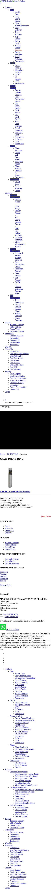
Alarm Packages (21, 747)
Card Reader (20, 725)
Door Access (20, 796)
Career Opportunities (18, 883)
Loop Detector (20, 680)
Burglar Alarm (20, 812)
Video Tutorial (10, 545)
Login (7, 888)
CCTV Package (21, 702)
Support (8, 819)
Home (2, 454)
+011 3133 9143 (12, 629)
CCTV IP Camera (22, 801)
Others (17, 767)
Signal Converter (21, 731)
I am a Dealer (10, 561)
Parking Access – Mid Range (26, 776)
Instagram (4, 579)
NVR (17, 711)
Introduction (14, 848)
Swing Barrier (20, 687)
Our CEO (14, 863)
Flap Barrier (19, 685)
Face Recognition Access (25, 792)
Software (18, 738)
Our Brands (14, 857)
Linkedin (3, 576)
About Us (9, 528)
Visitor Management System (26, 785)
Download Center (17, 827)
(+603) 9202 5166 (11, 617)
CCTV (12, 700)
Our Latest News (16, 861)
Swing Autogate (21, 694)
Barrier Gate (20, 673)
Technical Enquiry (12, 543)
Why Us (8, 533)
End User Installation (18, 874)
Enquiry (8, 868)
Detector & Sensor (22, 756)
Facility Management (18, 787)
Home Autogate (21, 816)
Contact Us (9, 530)
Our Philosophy (16, 852)
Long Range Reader (23, 676)
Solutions (8, 769)
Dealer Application (17, 872)
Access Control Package (24, 718)
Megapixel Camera (22, 705)
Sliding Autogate (21, 696)
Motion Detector (21, 814)
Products (8, 669)
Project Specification (18, 877)
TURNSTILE (12, 454)
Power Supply (20, 763)
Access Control (16, 716)
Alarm (12, 745)
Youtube (3, 574)
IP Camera (19, 709)
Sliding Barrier (20, 689)
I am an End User (12, 559)
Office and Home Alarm (24, 749)
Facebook (4, 572)
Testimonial (14, 841)
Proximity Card (21, 734)
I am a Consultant (12, 563)
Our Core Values (16, 854)
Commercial (14, 836)
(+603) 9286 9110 (10, 614)
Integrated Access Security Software (29, 790)
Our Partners (15, 859)
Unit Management (17, 805)
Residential (14, 834)
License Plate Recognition (25, 678)
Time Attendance (21, 807)
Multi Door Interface (23, 729)
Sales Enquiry (15, 870)
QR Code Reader (21, 723)
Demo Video (10, 549)
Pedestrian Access (22, 794)
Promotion (14, 881)
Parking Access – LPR (24, 778)
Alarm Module (20, 754)
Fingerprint (19, 736)
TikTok (3, 581)
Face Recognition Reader (25, 720)
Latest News (10, 547)
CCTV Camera (21, 810)
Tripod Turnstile (21, 682)
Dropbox (18, 691)
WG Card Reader (22, 727)
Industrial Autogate (22, 783)
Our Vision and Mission (19, 850)
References (9, 830)
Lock (17, 740)
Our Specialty (15, 865)
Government (15, 839)
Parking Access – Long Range (27, 774)
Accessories (19, 698)
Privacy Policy (5, 585)
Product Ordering (17, 879)
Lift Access (19, 798)
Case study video (16, 832)
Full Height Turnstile (23, 781)
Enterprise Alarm (21, 752)
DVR (17, 707)
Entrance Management (18, 772)
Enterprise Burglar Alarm (25, 803)
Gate (12, 671)
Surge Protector (21, 765)
